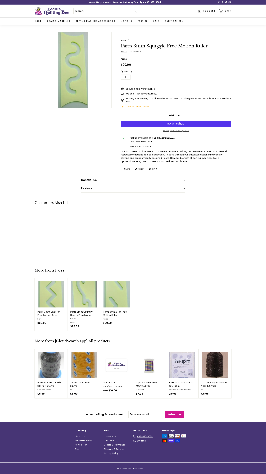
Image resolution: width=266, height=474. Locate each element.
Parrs (124, 51)
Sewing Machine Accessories (95, 21)
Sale (156, 21)
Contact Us (110, 436)
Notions (126, 21)
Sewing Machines (58, 21)
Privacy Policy (111, 453)
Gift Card (109, 440)
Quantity (126, 71)
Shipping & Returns (114, 449)
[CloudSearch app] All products (82, 341)
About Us (80, 436)
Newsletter (81, 444)
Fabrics (143, 21)
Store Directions (83, 440)
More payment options (176, 130)
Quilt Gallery (174, 21)
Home (38, 21)
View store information (140, 146)
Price (124, 59)
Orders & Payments (114, 444)
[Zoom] (73, 70)
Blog (77, 449)
